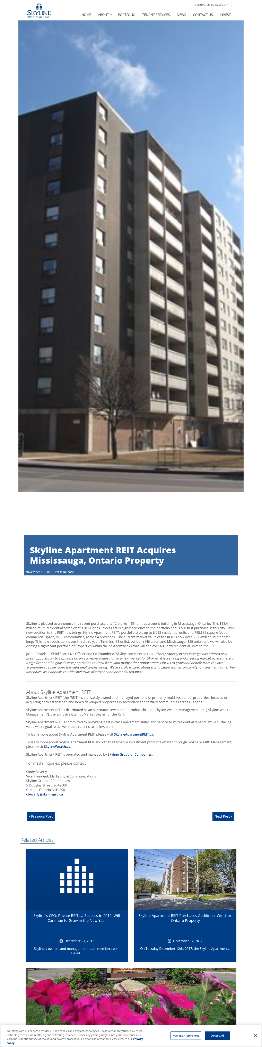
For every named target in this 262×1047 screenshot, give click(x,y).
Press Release (64, 572)
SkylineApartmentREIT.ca (133, 734)
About (103, 14)
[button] (225, 14)
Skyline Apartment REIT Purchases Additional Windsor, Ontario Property (185, 918)
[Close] (255, 1035)
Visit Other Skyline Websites (210, 4)
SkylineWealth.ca (57, 746)
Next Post (223, 816)
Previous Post (41, 816)
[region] (131, 1036)
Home (86, 14)
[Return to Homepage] (39, 11)
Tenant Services (156, 14)
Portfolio (126, 14)
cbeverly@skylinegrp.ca (44, 794)
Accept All (217, 1035)
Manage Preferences (186, 1035)
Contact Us (203, 14)
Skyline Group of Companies (130, 754)
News (181, 14)
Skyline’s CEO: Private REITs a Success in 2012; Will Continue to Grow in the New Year (76, 918)
